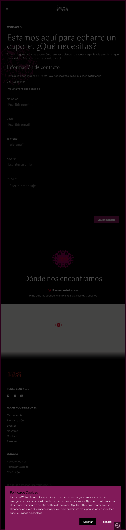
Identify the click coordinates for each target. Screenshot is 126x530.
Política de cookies (31, 513)
